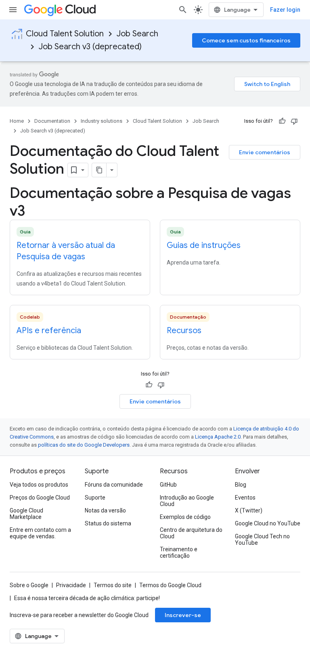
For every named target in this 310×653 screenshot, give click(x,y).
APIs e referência (49, 330)
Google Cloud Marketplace (26, 513)
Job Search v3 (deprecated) (90, 47)
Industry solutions (101, 121)
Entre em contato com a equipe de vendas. (40, 533)
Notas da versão (105, 510)
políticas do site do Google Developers (84, 445)
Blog (240, 484)
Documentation (52, 121)
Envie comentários (264, 152)
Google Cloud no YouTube (267, 523)
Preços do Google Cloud (40, 497)
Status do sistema (108, 523)
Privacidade (71, 585)
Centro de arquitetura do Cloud (191, 533)
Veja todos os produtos (39, 484)
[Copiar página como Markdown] (99, 170)
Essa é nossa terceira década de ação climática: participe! (87, 598)
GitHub (168, 484)
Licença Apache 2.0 (218, 437)
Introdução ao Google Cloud (187, 500)
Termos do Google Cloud (170, 585)
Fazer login (285, 9)
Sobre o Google (29, 585)
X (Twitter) (248, 510)
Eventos (245, 497)
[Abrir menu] (13, 9)
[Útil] (282, 121)
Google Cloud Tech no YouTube (262, 539)
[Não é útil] (294, 121)
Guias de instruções (204, 245)
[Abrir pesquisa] (183, 10)
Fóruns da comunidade (114, 484)
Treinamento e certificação (178, 552)
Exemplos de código (185, 517)
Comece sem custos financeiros (246, 40)
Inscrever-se (183, 615)
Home (17, 121)
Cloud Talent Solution (65, 34)
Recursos (184, 330)
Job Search (137, 34)
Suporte (95, 497)
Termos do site (113, 585)
